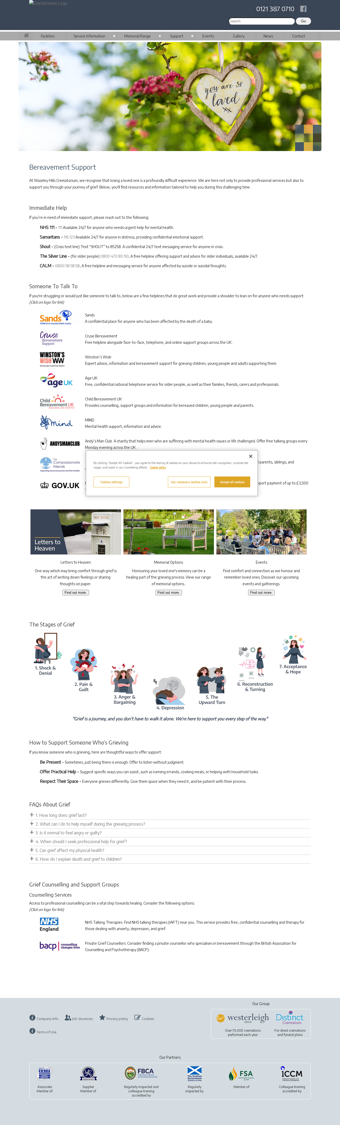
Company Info (47, 1019)
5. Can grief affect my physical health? (70, 850)
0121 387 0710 (275, 8)
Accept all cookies (232, 482)
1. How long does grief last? (61, 815)
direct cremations (292, 1030)
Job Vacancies (82, 1019)
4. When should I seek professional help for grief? (81, 841)
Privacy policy (117, 1019)
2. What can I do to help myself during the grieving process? (90, 824)
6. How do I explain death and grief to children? (79, 859)
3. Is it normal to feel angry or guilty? (69, 832)
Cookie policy (158, 467)
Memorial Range (137, 36)
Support (176, 36)
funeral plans (293, 1035)
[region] (172, 473)
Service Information (89, 36)
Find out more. (76, 593)
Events (208, 36)
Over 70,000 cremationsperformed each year (243, 1032)
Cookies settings (111, 482)
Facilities (47, 36)
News (268, 36)
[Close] (251, 456)
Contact (298, 36)
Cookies (148, 1019)
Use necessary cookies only (189, 482)
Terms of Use (46, 1032)
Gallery (238, 36)
